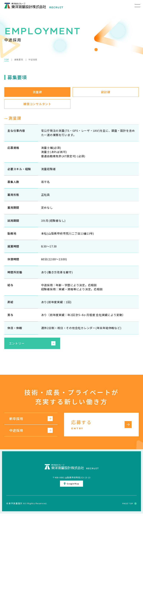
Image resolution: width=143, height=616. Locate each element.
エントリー (17, 343)
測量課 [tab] (37, 92)
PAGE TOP (127, 504)
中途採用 (16, 430)
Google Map (73, 483)
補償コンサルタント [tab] (37, 104)
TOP (6, 59)
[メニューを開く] (137, 5)
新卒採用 (16, 418)
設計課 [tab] (105, 92)
